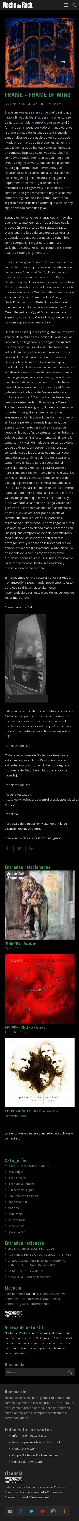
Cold (34, 104)
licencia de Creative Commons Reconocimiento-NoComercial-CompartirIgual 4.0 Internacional (35, 1299)
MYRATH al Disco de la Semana (29, 1277)
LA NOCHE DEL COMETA (25, 1271)
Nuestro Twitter (23, 1448)
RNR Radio (15, 1214)
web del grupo (51, 838)
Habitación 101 (18, 1202)
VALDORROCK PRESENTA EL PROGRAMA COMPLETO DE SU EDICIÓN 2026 (37, 1262)
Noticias (13, 1208)
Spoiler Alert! (16, 1232)
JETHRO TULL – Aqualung (20, 944)
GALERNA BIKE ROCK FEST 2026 (31, 1248)
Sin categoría (17, 1220)
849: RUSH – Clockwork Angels (25, 1027)
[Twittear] (20, 849)
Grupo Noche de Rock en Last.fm (35, 1455)
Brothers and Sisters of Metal (28, 1166)
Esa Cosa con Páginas (23, 1196)
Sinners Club (16, 1226)
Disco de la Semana (21, 1184)
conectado (44, 1133)
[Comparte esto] (9, 849)
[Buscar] (74, 5)
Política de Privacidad (27, 1462)
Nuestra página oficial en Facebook (36, 1442)
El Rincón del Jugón (21, 1190)
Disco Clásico (53, 104)
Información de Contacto (29, 1435)
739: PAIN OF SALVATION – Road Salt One (31, 1111)
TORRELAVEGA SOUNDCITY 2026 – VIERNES (39, 1254)
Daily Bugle (15, 1172)
